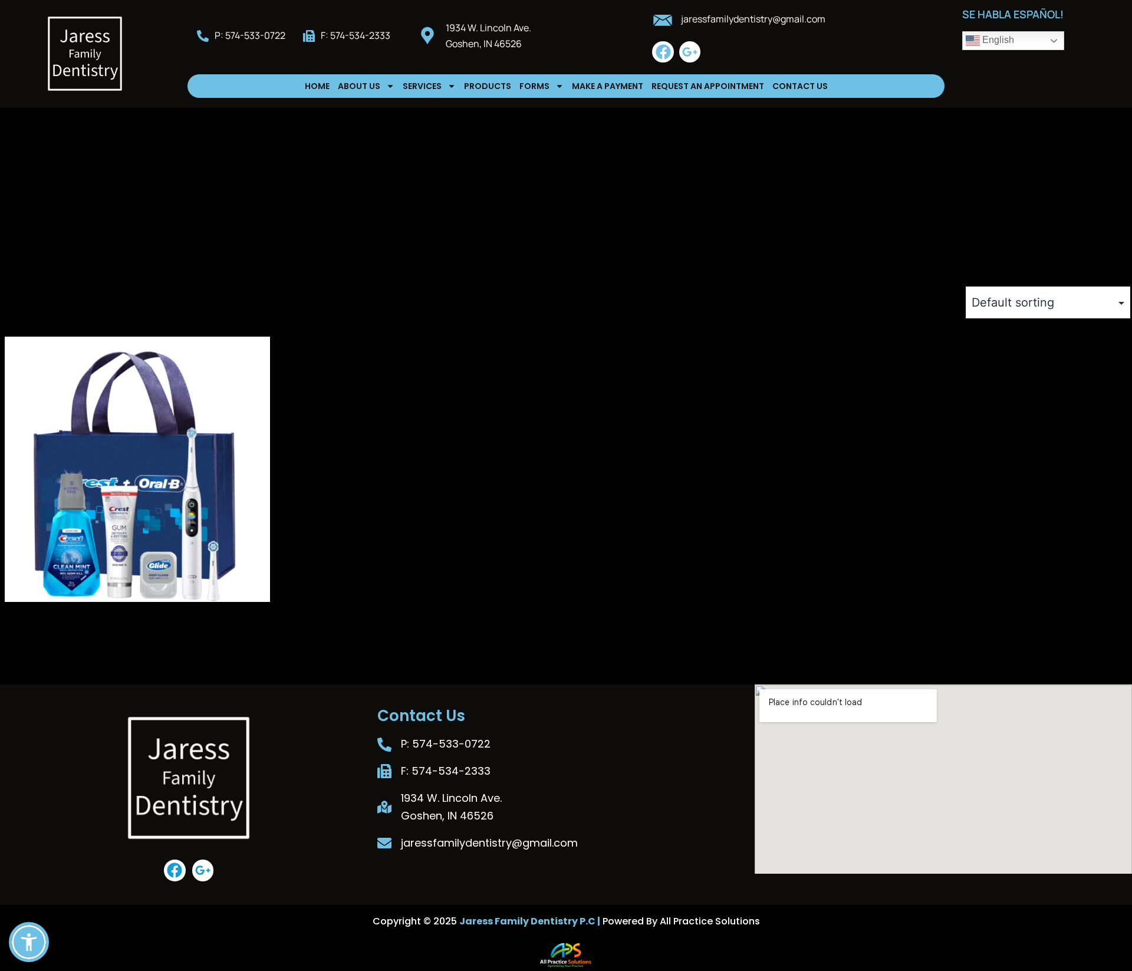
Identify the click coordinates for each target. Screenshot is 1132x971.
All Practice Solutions (710, 921)
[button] (29, 942)
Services (422, 86)
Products (487, 86)
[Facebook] (662, 51)
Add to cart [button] (36, 665)
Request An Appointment (707, 86)
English (997, 40)
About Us (359, 86)
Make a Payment (607, 86)
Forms (534, 86)
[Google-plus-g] (689, 51)
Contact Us (800, 86)
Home (317, 86)
